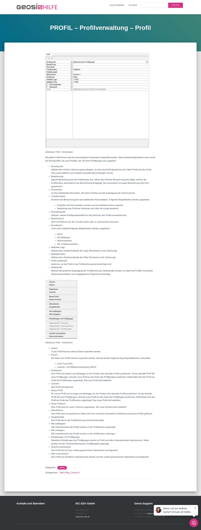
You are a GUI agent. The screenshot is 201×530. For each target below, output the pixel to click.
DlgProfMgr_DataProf (69, 472)
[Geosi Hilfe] (37, 7)
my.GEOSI (133, 5)
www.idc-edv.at (82, 516)
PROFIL (62, 467)
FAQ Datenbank (117, 5)
